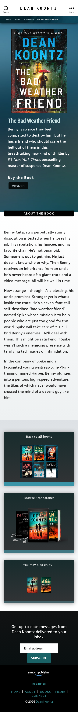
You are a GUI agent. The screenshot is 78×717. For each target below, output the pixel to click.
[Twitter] (37, 684)
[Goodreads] (44, 684)
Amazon (18, 185)
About (30, 692)
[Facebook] (34, 684)
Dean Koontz (39, 8)
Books (17, 19)
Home (8, 19)
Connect (39, 696)
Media (60, 692)
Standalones (29, 19)
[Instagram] (40, 684)
